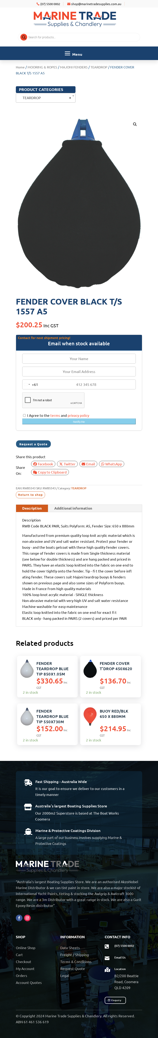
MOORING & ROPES (42, 67)
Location (120, 969)
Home (20, 67)
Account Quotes (29, 982)
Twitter (70, 464)
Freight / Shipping (74, 954)
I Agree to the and (57, 415)
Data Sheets (70, 947)
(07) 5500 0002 (50, 4)
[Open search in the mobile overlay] (79, 37)
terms (55, 415)
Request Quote (72, 968)
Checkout (23, 961)
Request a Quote (33, 444)
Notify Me (79, 421)
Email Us (119, 957)
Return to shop (30, 495)
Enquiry (116, 1000)
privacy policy (78, 415)
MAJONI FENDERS (74, 67)
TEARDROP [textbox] (44, 97)
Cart (19, 954)
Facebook (45, 464)
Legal (64, 975)
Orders (21, 975)
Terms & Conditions (76, 961)
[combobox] (46, 98)
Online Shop (25, 947)
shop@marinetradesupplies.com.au (96, 4)
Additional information (73, 508)
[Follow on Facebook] (19, 918)
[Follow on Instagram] (27, 918)
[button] (135, 124)
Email (90, 464)
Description (32, 508)
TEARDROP (99, 67)
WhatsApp (113, 464)
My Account (25, 968)
